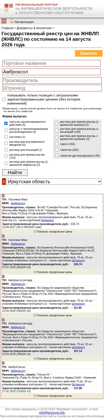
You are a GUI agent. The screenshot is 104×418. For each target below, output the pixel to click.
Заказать (89, 53)
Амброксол (18, 203)
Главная (7, 28)
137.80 (78, 388)
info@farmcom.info (52, 412)
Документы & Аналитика (34, 28)
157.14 (78, 350)
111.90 (78, 307)
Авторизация (24, 22)
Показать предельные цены (54, 231)
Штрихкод (47, 220)
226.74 (78, 264)
